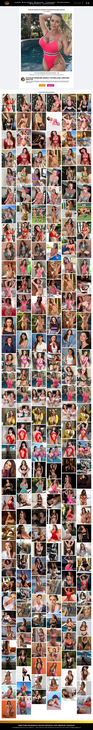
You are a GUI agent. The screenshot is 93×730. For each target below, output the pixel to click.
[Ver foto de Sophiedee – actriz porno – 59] (39, 620)
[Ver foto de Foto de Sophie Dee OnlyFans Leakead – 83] (9, 344)
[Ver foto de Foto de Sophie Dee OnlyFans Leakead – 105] (39, 415)
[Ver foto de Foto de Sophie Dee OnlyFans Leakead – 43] (24, 230)
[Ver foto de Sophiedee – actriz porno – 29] (9, 533)
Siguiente (50, 85)
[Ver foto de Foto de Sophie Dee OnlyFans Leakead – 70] (9, 307)
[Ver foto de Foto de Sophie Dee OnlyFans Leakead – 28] (9, 177)
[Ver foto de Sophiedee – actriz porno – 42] (54, 571)
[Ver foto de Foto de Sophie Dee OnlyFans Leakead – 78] (69, 338)
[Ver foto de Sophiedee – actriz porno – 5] (39, 469)
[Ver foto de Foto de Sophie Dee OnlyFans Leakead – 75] (39, 324)
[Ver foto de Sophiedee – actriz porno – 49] (69, 594)
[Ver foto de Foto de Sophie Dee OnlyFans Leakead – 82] (54, 344)
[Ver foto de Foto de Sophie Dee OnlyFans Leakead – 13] (39, 140)
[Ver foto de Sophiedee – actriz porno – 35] (84, 550)
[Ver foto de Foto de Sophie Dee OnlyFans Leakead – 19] (84, 156)
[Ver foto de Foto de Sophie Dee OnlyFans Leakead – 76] (54, 325)
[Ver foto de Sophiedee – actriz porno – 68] (24, 640)
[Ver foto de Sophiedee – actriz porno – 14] (84, 497)
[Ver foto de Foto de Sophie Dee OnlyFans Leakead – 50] (84, 249)
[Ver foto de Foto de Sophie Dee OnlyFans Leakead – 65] (54, 288)
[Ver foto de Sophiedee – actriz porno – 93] (9, 709)
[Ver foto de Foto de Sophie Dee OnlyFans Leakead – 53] (54, 251)
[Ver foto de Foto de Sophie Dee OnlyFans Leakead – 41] (54, 214)
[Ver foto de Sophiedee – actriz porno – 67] (69, 641)
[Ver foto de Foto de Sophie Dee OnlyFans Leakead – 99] (39, 397)
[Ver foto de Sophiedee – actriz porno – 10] (24, 485)
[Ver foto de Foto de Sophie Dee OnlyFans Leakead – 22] (9, 159)
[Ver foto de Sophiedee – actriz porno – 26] (84, 533)
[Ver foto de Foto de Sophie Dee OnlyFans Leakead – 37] (24, 212)
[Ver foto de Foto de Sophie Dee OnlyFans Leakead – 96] (69, 393)
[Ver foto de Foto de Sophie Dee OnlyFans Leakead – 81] (39, 343)
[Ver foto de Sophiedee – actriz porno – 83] (39, 682)
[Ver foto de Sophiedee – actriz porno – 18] (9, 503)
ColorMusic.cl (31, 727)
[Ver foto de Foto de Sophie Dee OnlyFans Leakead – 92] (84, 377)
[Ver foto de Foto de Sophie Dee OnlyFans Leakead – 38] (84, 212)
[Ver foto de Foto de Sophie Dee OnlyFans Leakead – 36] (69, 209)
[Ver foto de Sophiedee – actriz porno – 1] (69, 465)
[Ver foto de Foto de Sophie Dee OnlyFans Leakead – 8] (39, 121)
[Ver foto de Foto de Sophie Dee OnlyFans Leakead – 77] (9, 326)
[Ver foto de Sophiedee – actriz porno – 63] (84, 628)
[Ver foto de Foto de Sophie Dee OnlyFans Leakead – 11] (84, 121)
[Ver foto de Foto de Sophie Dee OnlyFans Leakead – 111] (39, 434)
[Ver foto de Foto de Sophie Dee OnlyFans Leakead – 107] (9, 417)
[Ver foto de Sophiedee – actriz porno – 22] (24, 516)
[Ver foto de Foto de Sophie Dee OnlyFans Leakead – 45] (39, 233)
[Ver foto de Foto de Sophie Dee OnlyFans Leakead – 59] (54, 270)
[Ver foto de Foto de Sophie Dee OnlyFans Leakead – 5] (84, 103)
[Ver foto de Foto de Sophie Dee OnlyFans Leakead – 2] (39, 103)
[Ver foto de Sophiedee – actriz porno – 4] (9, 469)
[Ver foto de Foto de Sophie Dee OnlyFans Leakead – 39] (39, 214)
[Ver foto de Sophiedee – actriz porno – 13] (69, 496)
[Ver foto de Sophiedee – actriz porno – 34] (39, 549)
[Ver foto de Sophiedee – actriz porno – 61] (69, 624)
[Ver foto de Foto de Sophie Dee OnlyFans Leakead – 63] (39, 287)
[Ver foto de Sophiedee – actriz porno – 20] (84, 515)
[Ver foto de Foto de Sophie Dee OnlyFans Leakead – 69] (39, 305)
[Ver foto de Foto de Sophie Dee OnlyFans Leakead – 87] (39, 361)
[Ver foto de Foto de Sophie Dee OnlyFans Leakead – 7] (24, 120)
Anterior (42, 85)
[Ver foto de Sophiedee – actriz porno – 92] (24, 706)
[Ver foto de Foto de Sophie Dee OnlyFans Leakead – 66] (69, 301)
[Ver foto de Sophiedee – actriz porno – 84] (54, 684)
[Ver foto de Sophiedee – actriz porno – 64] (9, 633)
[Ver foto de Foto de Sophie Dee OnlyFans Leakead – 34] (9, 196)
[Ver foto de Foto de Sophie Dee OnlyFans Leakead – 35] (54, 196)
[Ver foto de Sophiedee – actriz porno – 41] (9, 568)
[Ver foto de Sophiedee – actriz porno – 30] (39, 534)
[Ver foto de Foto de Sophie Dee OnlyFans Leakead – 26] (69, 173)
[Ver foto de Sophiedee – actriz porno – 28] (24, 532)
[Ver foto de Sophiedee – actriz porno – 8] (84, 481)
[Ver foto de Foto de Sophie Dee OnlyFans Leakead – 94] (54, 380)
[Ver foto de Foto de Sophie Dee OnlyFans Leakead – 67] (24, 303)
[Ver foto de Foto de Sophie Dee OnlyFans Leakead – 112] (54, 435)
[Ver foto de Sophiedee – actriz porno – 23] (54, 516)
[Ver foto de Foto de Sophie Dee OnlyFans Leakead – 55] (24, 266)
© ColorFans (15, 727)
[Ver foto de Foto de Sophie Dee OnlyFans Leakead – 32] (84, 193)
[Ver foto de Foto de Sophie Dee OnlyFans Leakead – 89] (9, 363)
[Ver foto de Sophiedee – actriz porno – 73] (24, 657)
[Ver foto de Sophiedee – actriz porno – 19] (69, 513)
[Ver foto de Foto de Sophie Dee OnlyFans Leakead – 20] (69, 156)
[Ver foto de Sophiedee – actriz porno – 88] (69, 693)
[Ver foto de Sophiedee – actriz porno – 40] (84, 565)
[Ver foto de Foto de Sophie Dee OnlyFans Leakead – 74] (84, 322)
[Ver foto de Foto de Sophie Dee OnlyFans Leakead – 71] (54, 307)
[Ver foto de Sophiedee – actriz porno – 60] (54, 621)
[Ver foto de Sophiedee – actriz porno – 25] (69, 531)
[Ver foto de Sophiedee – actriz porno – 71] (39, 650)
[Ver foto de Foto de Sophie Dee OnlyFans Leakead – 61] (24, 284)
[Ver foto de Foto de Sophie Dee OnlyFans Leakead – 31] (24, 193)
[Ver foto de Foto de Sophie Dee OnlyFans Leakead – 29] (54, 177)
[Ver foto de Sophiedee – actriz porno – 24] (9, 518)
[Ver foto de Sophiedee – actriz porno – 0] (9, 452)
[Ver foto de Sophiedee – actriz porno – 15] (39, 501)
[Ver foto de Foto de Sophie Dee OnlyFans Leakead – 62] (84, 284)
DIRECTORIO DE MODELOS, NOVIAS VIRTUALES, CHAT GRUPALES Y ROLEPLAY (46, 725)
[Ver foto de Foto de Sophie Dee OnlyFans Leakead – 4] (69, 103)
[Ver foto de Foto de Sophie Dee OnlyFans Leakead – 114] (69, 448)
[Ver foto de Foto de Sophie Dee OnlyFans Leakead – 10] (69, 121)
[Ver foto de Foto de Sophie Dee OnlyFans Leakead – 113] (9, 435)
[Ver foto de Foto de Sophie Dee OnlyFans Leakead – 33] (39, 196)
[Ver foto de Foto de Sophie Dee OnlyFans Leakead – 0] (9, 103)
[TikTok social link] (89, 3)
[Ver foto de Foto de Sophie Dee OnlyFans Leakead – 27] (39, 177)
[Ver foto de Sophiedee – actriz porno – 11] (9, 486)
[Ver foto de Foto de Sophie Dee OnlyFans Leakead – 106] (54, 417)
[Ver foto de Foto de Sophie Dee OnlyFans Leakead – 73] (24, 322)
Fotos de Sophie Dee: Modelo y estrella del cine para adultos (46, 10)
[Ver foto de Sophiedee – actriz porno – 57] (84, 613)
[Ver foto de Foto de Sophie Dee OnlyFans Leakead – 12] (24, 138)
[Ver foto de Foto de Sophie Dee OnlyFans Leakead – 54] (69, 264)
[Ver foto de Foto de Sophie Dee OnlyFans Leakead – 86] (84, 359)
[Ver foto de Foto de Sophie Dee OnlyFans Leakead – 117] (39, 452)
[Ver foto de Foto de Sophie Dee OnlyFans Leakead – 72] (69, 320)
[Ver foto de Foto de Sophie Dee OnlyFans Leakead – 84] (69, 357)
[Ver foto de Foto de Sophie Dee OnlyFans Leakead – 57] (39, 269)
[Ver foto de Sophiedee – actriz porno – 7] (69, 481)
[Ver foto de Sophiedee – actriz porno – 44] (69, 579)
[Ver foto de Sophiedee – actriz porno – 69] (84, 643)
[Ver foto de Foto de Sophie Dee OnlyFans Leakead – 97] (24, 395)
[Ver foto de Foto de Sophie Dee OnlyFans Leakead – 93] (39, 379)
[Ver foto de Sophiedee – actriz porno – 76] (9, 662)
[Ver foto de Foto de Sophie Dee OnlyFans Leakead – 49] (24, 249)
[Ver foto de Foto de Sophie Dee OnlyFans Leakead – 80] (84, 340)
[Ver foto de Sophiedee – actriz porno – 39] (39, 566)
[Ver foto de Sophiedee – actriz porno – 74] (69, 660)
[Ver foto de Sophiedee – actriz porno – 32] (9, 550)
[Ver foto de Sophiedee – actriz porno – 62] (24, 625)
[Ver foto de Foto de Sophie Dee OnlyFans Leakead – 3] (54, 103)
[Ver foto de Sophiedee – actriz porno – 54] (54, 604)
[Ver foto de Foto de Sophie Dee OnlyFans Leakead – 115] (24, 450)
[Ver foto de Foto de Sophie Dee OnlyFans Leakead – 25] (84, 175)
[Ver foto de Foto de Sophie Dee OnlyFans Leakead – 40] (9, 214)
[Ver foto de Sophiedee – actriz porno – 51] (84, 598)
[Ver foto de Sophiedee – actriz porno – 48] (54, 587)
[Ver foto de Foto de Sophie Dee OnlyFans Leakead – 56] (84, 266)
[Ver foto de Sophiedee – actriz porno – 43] (24, 579)
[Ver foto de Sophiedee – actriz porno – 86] (24, 689)
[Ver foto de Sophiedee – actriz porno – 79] (84, 673)
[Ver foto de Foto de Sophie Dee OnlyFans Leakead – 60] (69, 283)
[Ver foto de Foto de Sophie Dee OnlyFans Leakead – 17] (54, 140)
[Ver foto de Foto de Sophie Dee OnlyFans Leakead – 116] (84, 450)
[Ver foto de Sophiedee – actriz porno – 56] (24, 610)
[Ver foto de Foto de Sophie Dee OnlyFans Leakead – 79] (24, 340)
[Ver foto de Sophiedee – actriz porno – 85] (84, 688)
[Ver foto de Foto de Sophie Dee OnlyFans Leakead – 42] (69, 227)
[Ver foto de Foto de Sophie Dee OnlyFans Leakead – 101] (9, 398)
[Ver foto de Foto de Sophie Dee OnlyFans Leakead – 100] (54, 398)
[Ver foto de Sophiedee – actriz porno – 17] (54, 501)
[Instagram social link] (86, 3)
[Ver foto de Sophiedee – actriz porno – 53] (39, 603)
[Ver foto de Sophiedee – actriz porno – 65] (39, 635)
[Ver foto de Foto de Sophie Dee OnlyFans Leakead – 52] (9, 251)
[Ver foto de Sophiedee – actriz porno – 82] (9, 677)
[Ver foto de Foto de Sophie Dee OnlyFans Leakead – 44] (84, 230)
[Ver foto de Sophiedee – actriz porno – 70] (9, 648)
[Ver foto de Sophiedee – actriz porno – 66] (54, 638)
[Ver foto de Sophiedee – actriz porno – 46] (39, 585)
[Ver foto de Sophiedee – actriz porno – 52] (9, 601)
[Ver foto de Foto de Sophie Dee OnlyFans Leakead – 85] (24, 359)
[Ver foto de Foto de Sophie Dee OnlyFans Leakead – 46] (9, 233)
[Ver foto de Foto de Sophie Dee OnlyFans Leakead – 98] (84, 395)
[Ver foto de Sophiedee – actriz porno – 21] (39, 518)
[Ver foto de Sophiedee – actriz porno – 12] (54, 486)
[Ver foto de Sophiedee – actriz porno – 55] (69, 609)
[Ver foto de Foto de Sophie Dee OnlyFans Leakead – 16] (9, 140)
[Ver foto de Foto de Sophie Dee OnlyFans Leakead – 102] (69, 411)
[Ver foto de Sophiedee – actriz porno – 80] (24, 674)
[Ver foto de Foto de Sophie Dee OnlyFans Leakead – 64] (9, 288)
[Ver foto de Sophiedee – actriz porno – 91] (84, 705)
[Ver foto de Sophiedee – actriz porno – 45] (84, 582)
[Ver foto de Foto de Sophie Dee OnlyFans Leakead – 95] (9, 380)
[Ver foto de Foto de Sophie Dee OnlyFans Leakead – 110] (84, 431)
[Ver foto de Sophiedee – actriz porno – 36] (54, 552)
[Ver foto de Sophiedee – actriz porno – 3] (24, 468)
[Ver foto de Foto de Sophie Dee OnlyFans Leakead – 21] (39, 159)
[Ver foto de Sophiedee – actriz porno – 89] (39, 697)
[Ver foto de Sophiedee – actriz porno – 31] (24, 547)
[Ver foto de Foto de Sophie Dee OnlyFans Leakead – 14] (69, 139)
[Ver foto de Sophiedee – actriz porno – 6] (54, 471)
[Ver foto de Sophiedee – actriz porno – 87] (9, 692)
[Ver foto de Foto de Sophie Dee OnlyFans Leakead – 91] (24, 377)
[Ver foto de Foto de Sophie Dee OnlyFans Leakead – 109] (24, 431)
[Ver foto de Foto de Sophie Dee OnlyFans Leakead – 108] (69, 429)
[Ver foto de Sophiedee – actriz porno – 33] (69, 548)
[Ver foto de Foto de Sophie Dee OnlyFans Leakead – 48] (69, 246)
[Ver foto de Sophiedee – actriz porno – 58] (9, 618)
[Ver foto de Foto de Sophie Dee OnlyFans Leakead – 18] (24, 156)
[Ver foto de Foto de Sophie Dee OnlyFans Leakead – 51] (39, 251)
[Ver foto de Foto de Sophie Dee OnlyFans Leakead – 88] (54, 363)
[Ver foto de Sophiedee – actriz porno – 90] (54, 701)
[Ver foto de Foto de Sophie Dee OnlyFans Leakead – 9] (54, 121)
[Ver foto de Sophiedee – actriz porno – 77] (39, 666)
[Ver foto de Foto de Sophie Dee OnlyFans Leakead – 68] (84, 303)
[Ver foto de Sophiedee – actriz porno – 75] (84, 658)
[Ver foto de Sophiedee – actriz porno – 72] (54, 654)
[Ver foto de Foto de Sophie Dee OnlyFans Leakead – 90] (69, 375)
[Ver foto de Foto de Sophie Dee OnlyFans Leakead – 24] (24, 175)
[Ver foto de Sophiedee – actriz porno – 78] (54, 669)
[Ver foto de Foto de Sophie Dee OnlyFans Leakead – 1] (24, 103)
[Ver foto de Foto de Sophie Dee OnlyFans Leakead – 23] (54, 159)
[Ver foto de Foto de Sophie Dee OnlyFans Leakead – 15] (84, 139)
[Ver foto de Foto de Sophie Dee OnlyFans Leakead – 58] (9, 270)
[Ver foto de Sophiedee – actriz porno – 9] (39, 485)
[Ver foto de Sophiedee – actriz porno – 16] (24, 501)
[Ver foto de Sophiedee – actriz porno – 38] (69, 563)
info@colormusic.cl (75, 727)
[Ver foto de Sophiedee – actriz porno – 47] (9, 584)
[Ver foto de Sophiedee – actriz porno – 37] (24, 562)
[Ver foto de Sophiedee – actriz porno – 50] (24, 595)
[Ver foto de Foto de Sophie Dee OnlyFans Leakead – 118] (54, 454)
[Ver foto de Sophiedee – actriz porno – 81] (69, 677)
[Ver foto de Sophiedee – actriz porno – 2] (84, 466)
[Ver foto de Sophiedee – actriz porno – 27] (54, 534)
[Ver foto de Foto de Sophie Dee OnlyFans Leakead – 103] (24, 413)
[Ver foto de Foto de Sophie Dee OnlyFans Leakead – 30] (69, 190)
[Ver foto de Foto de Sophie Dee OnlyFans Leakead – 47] (54, 233)
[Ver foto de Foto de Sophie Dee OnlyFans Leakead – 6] (9, 121)
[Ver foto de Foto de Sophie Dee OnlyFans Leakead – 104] (84, 413)
